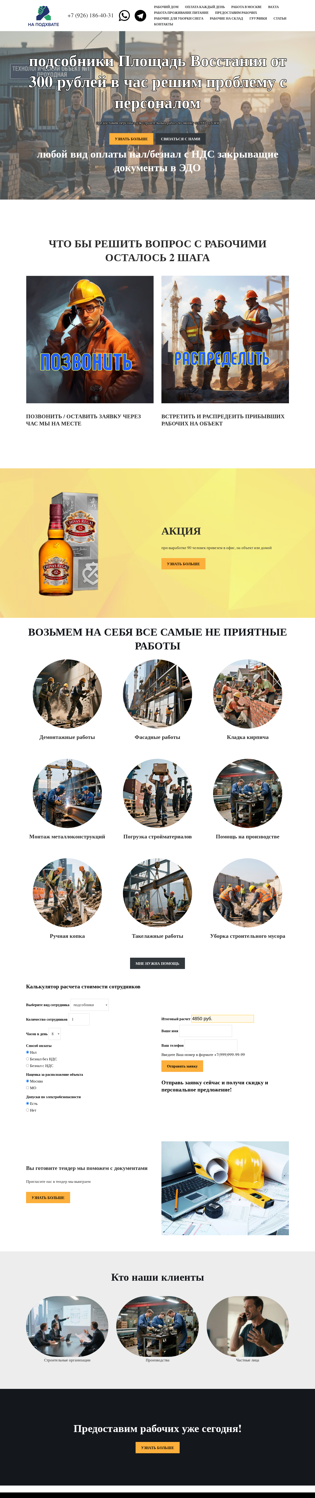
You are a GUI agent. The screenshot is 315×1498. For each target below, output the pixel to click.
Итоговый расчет (175, 1018)
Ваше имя (169, 1030)
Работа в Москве (246, 7)
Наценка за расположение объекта (54, 1074)
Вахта (273, 7)
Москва (36, 1081)
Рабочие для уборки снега (178, 18)
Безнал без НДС (43, 1058)
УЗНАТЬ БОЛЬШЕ (131, 138)
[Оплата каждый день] (44, 15)
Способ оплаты (39, 1045)
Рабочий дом (166, 7)
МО (33, 1087)
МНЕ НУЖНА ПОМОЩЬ (157, 963)
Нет (33, 1110)
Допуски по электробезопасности (53, 1096)
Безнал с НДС (41, 1065)
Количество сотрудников (47, 1019)
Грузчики (258, 18)
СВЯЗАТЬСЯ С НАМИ (180, 138)
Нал (33, 1052)
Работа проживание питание (181, 12)
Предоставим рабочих (236, 12)
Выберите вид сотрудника (47, 1004)
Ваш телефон (172, 1045)
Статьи (279, 18)
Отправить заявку (182, 1066)
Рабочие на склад (226, 18)
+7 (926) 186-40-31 (91, 15)
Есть (34, 1103)
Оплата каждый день (205, 7)
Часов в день (37, 1033)
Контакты (163, 24)
